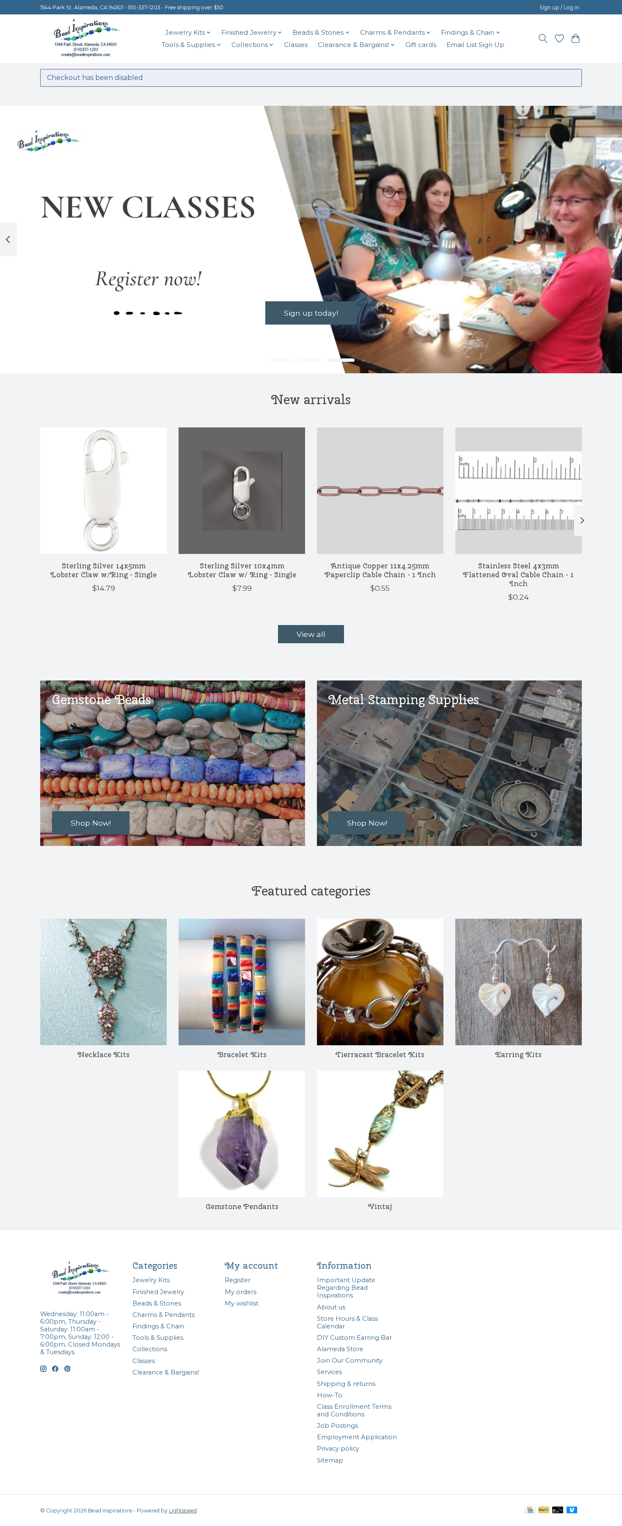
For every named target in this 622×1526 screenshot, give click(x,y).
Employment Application (357, 1437)
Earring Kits (518, 1054)
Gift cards (420, 45)
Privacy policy (338, 1448)
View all (311, 634)
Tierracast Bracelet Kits (380, 1054)
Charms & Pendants (163, 1315)
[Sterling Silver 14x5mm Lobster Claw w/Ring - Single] (103, 490)
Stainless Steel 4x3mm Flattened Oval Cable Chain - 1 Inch (518, 574)
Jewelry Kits (151, 1280)
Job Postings (337, 1426)
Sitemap (330, 1460)
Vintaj (380, 1206)
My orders (240, 1292)
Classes (296, 45)
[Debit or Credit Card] (557, 1511)
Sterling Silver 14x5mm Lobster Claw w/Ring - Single (103, 570)
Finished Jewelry (158, 1292)
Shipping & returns (346, 1384)
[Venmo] (572, 1511)
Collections (149, 1349)
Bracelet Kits (242, 1054)
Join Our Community (350, 1360)
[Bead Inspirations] (86, 38)
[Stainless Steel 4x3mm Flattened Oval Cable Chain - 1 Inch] (518, 490)
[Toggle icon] (543, 38)
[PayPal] (543, 1511)
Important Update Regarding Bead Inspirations (346, 1287)
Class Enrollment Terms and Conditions (354, 1410)
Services (329, 1372)
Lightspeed (183, 1510)
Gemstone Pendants (242, 1206)
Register (237, 1280)
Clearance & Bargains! (165, 1372)
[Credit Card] (530, 1511)
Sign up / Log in (559, 7)
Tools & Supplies (157, 1337)
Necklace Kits (103, 1054)
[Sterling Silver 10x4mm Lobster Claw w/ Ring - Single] (242, 490)
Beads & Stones (156, 1303)
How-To (329, 1395)
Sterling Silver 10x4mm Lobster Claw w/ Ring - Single (242, 570)
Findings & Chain (158, 1326)
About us (331, 1307)
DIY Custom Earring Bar (354, 1337)
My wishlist (242, 1303)
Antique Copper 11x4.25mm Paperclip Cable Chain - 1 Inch (380, 570)
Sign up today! (311, 313)
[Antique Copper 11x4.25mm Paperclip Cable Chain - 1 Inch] (380, 490)
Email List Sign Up (475, 45)
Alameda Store (340, 1349)
